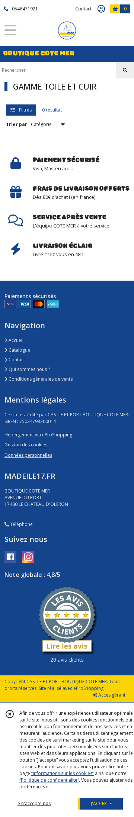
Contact (83, 9)
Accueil (15, 340)
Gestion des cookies (25, 445)
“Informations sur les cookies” (62, 773)
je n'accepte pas (33, 803)
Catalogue (18, 350)
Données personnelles (28, 455)
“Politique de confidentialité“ (49, 780)
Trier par (16, 124)
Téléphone (21, 524)
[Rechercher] (125, 70)
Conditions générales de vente (40, 379)
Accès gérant (111, 695)
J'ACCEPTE (101, 803)
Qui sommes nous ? (28, 369)
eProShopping (88, 688)
